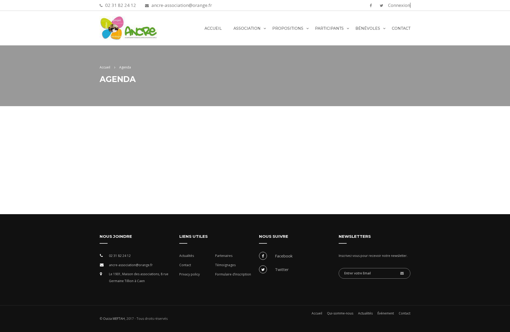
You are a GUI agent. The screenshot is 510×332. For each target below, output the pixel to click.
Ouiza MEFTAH (113, 318)
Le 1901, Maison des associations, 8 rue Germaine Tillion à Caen (138, 277)
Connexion (399, 5)
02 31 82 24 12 (120, 5)
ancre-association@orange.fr (181, 5)
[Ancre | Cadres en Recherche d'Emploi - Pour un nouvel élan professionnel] (145, 30)
